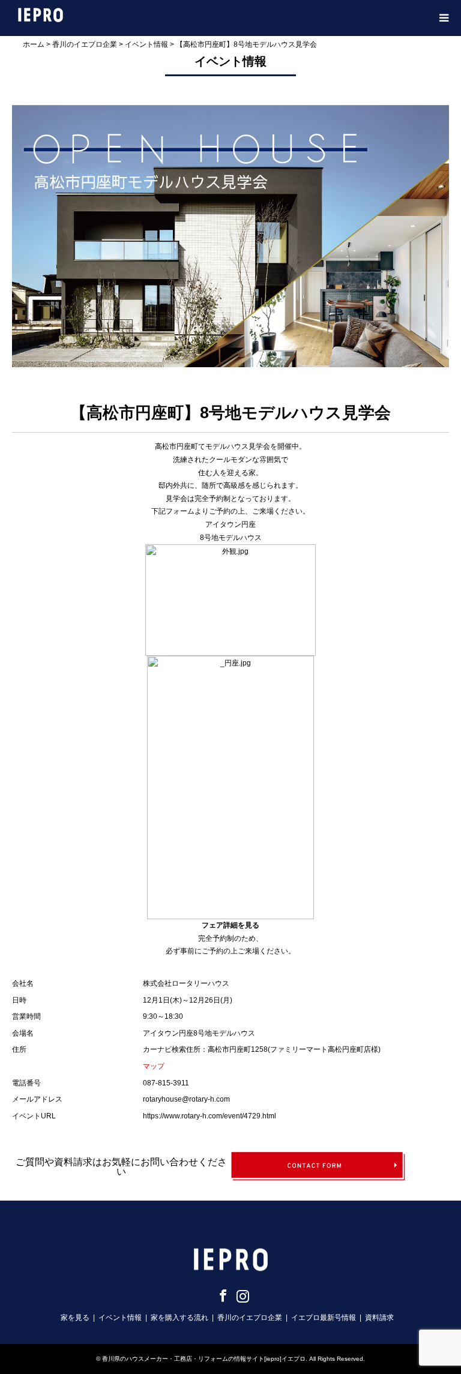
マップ (153, 1066)
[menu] (443, 18)
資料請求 (379, 1317)
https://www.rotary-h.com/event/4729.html (209, 1116)
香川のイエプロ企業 (249, 1317)
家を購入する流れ (179, 1317)
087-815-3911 (166, 1083)
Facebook (221, 1295)
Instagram (241, 1295)
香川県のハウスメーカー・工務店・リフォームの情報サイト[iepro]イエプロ (204, 1358)
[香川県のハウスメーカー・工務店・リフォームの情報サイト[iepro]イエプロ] (40, 14)
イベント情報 (120, 1317)
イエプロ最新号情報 (323, 1317)
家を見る (75, 1317)
